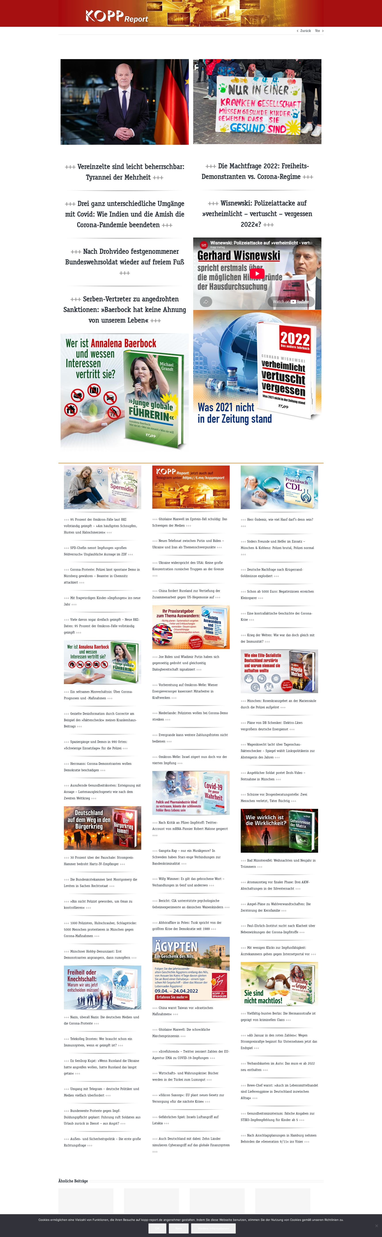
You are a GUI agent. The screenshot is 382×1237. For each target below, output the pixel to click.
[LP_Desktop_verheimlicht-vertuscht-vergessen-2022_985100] (257, 311)
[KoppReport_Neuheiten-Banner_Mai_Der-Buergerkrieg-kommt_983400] (102, 808)
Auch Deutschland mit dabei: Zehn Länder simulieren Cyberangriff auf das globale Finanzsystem (191, 1145)
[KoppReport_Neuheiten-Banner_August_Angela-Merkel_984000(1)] (279, 651)
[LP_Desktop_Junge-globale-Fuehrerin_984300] (125, 335)
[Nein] (376, 1225)
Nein (179, 1228)
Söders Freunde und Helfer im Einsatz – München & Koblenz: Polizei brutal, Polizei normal (277, 547)
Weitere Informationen (213, 1228)
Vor (317, 31)
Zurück (305, 31)
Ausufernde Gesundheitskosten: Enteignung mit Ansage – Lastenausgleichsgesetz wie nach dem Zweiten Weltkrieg (102, 791)
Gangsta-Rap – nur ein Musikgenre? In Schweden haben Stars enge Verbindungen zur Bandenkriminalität (186, 857)
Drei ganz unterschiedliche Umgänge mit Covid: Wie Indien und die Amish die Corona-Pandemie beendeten (125, 214)
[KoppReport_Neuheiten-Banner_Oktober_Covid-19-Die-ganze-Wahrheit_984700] (191, 773)
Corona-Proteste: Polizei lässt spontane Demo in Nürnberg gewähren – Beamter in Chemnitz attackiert (102, 575)
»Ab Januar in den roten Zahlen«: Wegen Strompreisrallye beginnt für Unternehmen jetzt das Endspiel (279, 1041)
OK (157, 1228)
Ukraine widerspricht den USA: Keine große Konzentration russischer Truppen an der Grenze (188, 569)
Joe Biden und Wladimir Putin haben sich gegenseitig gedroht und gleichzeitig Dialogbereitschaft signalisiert (185, 663)
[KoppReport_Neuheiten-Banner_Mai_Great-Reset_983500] (102, 967)
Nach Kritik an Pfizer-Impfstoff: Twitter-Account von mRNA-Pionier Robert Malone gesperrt (190, 828)
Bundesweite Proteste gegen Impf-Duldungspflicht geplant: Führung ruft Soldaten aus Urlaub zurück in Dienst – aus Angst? (102, 1117)
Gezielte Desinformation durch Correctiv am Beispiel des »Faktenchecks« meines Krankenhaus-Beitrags (100, 720)
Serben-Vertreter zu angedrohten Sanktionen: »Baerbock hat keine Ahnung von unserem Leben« (124, 310)
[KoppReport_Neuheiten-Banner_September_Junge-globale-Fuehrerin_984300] (102, 642)
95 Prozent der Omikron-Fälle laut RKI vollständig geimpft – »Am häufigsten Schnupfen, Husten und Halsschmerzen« (100, 525)
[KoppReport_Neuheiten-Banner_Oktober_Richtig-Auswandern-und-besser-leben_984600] (191, 607)
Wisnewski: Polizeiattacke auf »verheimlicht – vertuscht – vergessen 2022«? (257, 214)
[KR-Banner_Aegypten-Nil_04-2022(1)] (191, 938)
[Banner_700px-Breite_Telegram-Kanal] (191, 467)
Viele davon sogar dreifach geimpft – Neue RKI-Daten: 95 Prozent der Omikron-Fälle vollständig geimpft (101, 625)
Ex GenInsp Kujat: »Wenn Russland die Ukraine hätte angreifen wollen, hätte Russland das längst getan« (101, 1067)
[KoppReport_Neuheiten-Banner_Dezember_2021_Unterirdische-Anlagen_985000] (279, 467)
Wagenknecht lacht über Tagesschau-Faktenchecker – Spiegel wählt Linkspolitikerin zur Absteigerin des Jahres (278, 750)
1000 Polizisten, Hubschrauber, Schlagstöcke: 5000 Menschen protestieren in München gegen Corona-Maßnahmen (100, 929)
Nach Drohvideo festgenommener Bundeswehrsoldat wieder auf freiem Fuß (124, 262)
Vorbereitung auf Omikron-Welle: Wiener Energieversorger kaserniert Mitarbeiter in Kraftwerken (185, 691)
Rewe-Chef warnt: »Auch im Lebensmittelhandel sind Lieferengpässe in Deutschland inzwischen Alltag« (279, 1091)
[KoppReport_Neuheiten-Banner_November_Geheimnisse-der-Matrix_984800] (279, 810)
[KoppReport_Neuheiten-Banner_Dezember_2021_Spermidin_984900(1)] (102, 467)
